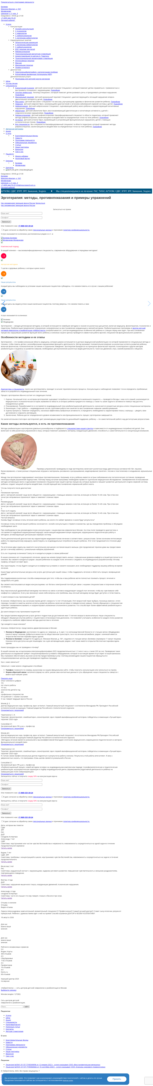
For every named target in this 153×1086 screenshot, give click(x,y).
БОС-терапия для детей (25, 49)
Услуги (8, 24)
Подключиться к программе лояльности (17, 2)
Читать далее (6, 848)
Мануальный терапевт (24, 97)
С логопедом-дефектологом (26, 38)
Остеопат (19, 120)
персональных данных (42, 230)
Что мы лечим (11, 83)
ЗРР (2, 830)
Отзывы (4, 905)
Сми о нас (19, 151)
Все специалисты (22, 124)
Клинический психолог (24, 88)
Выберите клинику (8, 990)
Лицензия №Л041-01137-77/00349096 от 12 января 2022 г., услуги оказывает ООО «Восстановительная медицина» (53, 1064)
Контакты (10, 167)
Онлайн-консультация (24, 29)
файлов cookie (68, 1080)
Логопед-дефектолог (23, 92)
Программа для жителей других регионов (32, 79)
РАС (2, 832)
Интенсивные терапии (24, 61)
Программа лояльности (25, 140)
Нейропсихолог (21, 106)
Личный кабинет (8, 20)
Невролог (19, 104)
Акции (8, 131)
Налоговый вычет (22, 158)
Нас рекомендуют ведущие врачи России (18, 203)
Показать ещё (6, 678)
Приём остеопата (22, 67)
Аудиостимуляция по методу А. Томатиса (32, 56)
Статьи (18, 145)
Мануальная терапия (24, 65)
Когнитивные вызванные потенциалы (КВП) (33, 74)
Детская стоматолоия (14, 1031)
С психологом (20, 31)
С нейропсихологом (23, 35)
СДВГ (3, 827)
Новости (18, 138)
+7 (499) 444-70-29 (8, 18)
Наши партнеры (22, 147)
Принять (117, 1079)
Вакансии (19, 149)
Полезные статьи (13, 1027)
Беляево (18, 163)
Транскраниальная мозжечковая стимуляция (34, 58)
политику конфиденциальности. (76, 230)
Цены (8, 81)
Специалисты (11, 86)
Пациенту (10, 154)
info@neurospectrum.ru (25, 185)
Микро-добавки (21, 156)
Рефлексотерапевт (23, 115)
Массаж (18, 63)
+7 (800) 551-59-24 (25, 226)
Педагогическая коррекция (26, 42)
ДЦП (3, 834)
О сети (8, 133)
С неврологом (21, 33)
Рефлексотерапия (22, 51)
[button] (149, 303)
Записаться (40, 203)
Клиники (9, 161)
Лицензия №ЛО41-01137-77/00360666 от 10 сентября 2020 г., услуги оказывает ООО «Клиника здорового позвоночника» (55, 1067)
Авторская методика (14, 129)
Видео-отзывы (7, 907)
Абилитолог (20, 111)
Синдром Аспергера (9, 837)
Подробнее (55, 90)
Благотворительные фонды (26, 136)
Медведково (20, 165)
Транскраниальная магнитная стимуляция (33, 54)
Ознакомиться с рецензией (12, 710)
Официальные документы (26, 142)
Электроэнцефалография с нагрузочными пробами (36, 72)
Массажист (19, 101)
